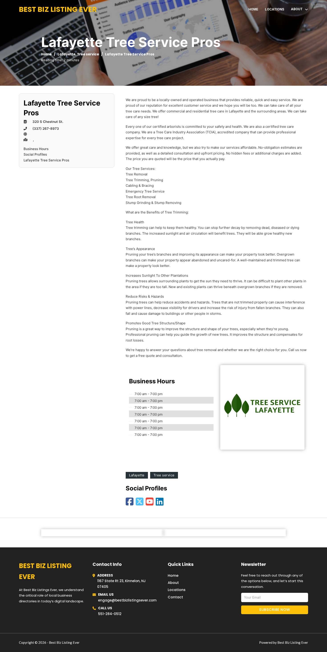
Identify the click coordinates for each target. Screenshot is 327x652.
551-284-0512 (109, 613)
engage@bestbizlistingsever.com (127, 600)
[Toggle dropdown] (306, 9)
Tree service (88, 54)
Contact (175, 597)
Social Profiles (35, 154)
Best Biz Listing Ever (58, 9)
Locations (274, 9)
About (173, 582)
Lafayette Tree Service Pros (46, 160)
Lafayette (66, 54)
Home (253, 9)
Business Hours (36, 149)
